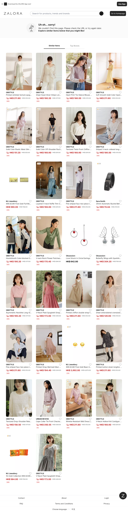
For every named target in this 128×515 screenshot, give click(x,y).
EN (69, 509)
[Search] (101, 13)
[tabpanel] (64, 268)
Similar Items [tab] (54, 46)
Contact (21, 498)
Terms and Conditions (64, 504)
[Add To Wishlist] (30, 92)
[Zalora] (13, 13)
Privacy (107, 504)
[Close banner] (2, 4)
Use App (122, 4)
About (64, 498)
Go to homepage (118, 13)
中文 (73, 509)
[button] (64, 4)
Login (106, 498)
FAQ (21, 504)
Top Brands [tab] (74, 46)
